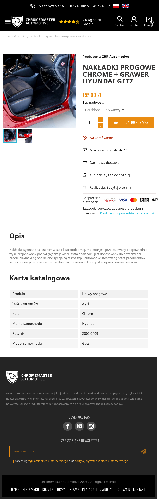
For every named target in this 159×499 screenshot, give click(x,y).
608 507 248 (71, 6)
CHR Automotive (115, 56)
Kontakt (139, 489)
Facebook (67, 426)
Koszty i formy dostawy (60, 489)
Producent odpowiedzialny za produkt (127, 213)
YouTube (79, 426)
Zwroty (106, 489)
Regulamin (122, 489)
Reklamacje (31, 489)
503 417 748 (96, 6)
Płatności (89, 489)
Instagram (91, 426)
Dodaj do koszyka (128, 122)
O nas (15, 489)
